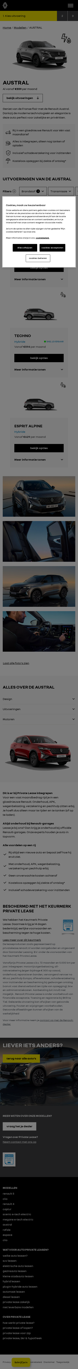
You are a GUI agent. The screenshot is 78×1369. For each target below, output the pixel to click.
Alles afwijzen (24, 247)
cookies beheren (38, 258)
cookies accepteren (52, 247)
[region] (39, 232)
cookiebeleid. (42, 238)
